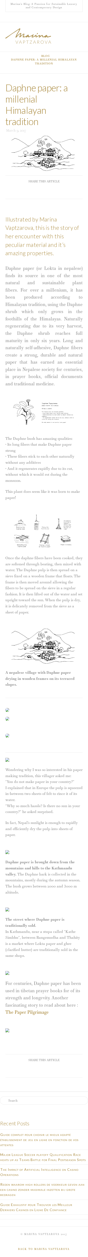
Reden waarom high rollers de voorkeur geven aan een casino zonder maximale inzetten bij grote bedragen (42, 1189)
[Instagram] (44, 17)
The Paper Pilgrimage (27, 1012)
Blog (45, 56)
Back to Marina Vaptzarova (44, 1249)
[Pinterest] (50, 17)
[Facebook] (38, 17)
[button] (80, 30)
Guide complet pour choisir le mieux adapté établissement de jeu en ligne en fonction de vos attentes (39, 1139)
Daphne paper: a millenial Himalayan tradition (44, 61)
